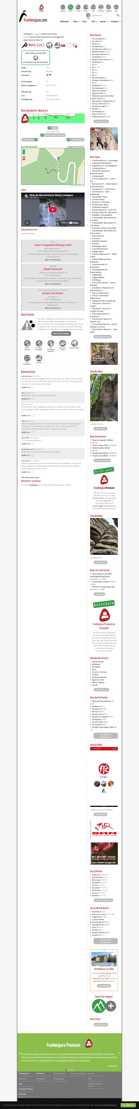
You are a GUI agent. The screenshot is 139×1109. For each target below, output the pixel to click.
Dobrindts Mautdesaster (101, 701)
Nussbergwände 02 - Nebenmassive (99, 270)
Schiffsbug (96, 280)
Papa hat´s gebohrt (99, 440)
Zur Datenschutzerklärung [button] (105, 1105)
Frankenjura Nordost (49, 34)
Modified (95, 895)
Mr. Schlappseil (98, 38)
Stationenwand (98, 235)
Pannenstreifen (98, 77)
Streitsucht (96, 709)
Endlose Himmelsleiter (101, 80)
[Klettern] (70, 7)
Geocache (96, 887)
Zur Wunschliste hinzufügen (50, 349)
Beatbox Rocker (98, 51)
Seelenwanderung (99, 677)
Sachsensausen (98, 88)
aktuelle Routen (101, 121)
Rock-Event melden (61, 333)
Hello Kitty (96, 890)
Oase (94, 927)
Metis (55, 128)
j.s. (22, 404)
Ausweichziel (97, 46)
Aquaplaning (97, 453)
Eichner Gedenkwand (100, 293)
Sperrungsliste (41, 1078)
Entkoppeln (96, 719)
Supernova (96, 874)
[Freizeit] (78, 7)
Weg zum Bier (97, 93)
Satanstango (97, 111)
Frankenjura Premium (26, 1089)
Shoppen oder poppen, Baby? (103, 727)
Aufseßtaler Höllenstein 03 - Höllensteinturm (102, 289)
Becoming (96, 880)
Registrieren (23, 1078)
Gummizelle (96, 724)
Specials (103, 22)
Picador (95, 109)
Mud (106, 445)
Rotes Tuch (96, 114)
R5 (93, 75)
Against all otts (98, 679)
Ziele (93, 22)
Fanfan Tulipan (98, 445)
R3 (93, 70)
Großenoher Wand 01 (100, 207)
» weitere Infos (112, 1066)
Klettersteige (59, 1079)
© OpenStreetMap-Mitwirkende (77, 185)
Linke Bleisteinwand (100, 248)
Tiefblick (95, 674)
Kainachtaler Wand (99, 197)
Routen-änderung (27, 349)
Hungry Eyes (97, 455)
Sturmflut (96, 41)
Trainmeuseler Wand (100, 204)
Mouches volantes (99, 54)
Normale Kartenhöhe (29, 146)
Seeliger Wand (97, 251)
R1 (93, 64)
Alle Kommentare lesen (30, 477)
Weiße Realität (98, 448)
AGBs (90, 1078)
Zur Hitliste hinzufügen (39, 349)
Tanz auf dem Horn (99, 103)
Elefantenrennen (98, 116)
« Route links (27, 139)
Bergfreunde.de (60, 1073)
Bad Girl (95, 711)
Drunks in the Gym (99, 672)
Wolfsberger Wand (99, 246)
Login (20, 1084)
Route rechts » (77, 139)
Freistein (95, 243)
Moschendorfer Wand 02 (33, 40)
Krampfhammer (98, 924)
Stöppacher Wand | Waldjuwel (103, 300)
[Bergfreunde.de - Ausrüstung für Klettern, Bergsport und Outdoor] (104, 149)
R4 (93, 72)
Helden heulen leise (100, 59)
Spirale (95, 685)
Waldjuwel (96, 664)
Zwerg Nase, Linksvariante (102, 101)
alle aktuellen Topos (102, 336)
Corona (95, 885)
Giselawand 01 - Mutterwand (103, 189)
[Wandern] (63, 7)
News (76, 22)
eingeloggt (33, 485)
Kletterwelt (64, 22)
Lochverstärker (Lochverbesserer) (97, 920)
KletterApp (22, 1094)
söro (23, 393)
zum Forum (99, 594)
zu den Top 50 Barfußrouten (105, 941)
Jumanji (95, 935)
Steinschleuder (98, 661)
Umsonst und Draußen (101, 202)
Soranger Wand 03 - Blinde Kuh (104, 212)
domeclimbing (26, 376)
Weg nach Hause (98, 90)
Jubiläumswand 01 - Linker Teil (104, 210)
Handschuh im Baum (100, 49)
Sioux (94, 669)
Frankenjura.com (27, 449)
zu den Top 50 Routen (103, 900)
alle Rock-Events (101, 689)
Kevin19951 (26, 438)
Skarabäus (96, 666)
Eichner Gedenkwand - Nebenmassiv (100, 296)
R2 (93, 67)
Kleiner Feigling (98, 682)
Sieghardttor (97, 274)
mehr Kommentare (102, 460)
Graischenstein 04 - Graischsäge (104, 160)
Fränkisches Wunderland (101, 163)
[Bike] (93, 7)
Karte (85, 22)
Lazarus (95, 893)
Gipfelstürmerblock (99, 241)
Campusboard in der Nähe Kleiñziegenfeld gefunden (101, 575)
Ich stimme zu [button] (128, 1105)
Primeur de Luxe (98, 914)
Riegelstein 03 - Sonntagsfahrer (104, 165)
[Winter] (85, 7)
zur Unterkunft (104, 986)
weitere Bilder (100, 428)
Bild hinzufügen (74, 348)
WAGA (110, 440)
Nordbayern (28, 34)
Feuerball (95, 911)
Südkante (96, 706)
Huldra (94, 44)
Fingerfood (96, 917)
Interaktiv (114, 22)
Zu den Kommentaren (27, 363)
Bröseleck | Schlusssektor (102, 215)
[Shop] (116, 7)
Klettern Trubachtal (79, 1073)
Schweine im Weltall (100, 716)
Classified (96, 882)
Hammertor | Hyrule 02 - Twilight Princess (101, 309)
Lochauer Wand (98, 199)
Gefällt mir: (26, 387)
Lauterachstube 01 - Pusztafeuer (99, 265)
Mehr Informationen (53, 259)
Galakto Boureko (98, 932)
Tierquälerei (97, 57)
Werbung (91, 1073)
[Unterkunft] (101, 7)
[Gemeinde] (108, 7)
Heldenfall (96, 62)
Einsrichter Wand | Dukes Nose (104, 228)
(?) (93, 83)
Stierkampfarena (98, 168)
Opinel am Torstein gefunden (103, 586)
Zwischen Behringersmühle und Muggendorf (46, 37)
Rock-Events (40, 1073)
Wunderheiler (97, 877)
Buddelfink (96, 85)
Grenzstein (96, 238)
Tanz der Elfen (97, 722)
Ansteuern (39, 362)
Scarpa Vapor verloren (100, 581)
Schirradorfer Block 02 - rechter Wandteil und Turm (103, 325)
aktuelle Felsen (101, 1024)
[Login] (88, 17)
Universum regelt (99, 106)
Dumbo (95, 930)
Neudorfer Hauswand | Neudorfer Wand (100, 172)
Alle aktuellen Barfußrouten (105, 735)
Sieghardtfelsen (98, 277)
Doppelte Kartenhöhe (76, 146)
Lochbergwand (97, 176)
